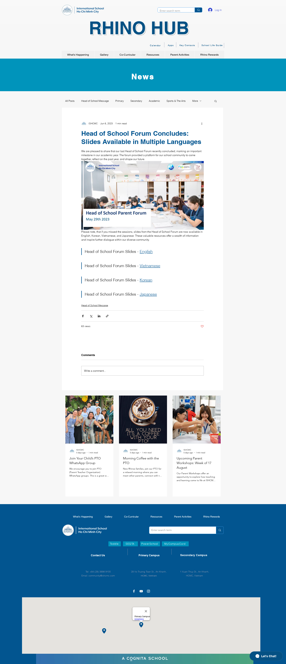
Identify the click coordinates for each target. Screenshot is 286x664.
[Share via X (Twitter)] (91, 316)
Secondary (136, 100)
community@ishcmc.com (102, 575)
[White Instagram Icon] (148, 591)
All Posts (70, 100)
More (195, 100)
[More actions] (202, 124)
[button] (215, 101)
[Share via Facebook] (82, 316)
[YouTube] (141, 591)
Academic (154, 100)
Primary (119, 100)
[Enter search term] (198, 10)
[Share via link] (107, 316)
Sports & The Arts (176, 100)
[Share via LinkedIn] (99, 316)
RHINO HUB (139, 27)
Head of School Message (95, 100)
